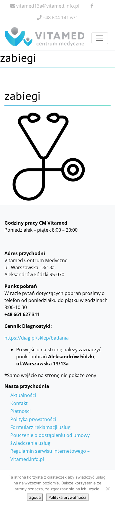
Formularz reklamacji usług (40, 427)
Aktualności (23, 395)
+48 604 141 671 (60, 17)
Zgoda (35, 497)
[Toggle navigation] (99, 38)
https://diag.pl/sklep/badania (36, 338)
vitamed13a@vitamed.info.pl (47, 6)
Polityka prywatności (33, 419)
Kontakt (19, 403)
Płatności (20, 411)
